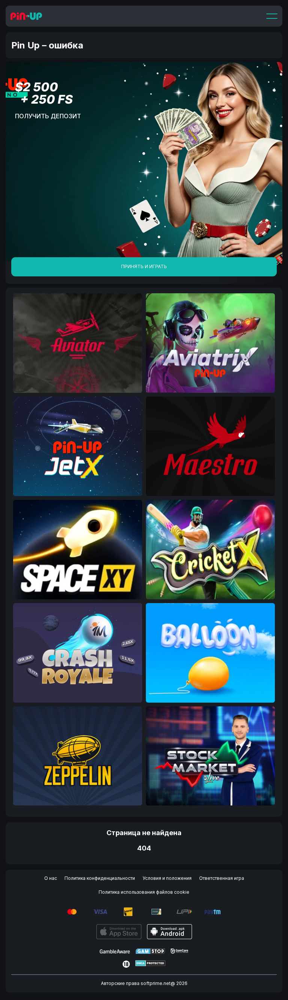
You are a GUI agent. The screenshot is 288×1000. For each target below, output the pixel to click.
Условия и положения (167, 878)
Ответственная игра (221, 878)
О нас (50, 878)
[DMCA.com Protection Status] (150, 964)
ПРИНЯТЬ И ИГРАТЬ (144, 266)
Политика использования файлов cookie (144, 892)
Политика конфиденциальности (99, 878)
